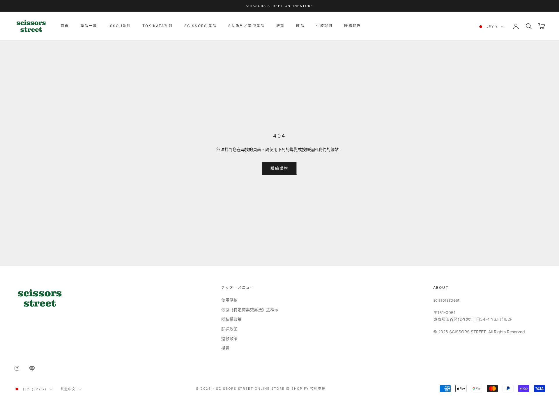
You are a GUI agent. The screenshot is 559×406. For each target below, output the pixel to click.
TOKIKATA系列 (157, 26)
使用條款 (229, 300)
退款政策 (229, 338)
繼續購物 (279, 168)
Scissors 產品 (200, 26)
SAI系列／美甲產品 (246, 26)
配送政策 (229, 328)
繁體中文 (68, 389)
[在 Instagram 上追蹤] (17, 368)
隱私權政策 (231, 319)
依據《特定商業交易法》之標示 (249, 309)
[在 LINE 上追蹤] (32, 368)
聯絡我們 (352, 26)
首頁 (65, 26)
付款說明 (324, 26)
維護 (280, 26)
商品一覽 (88, 26)
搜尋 (225, 348)
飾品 (300, 26)
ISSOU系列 (120, 26)
